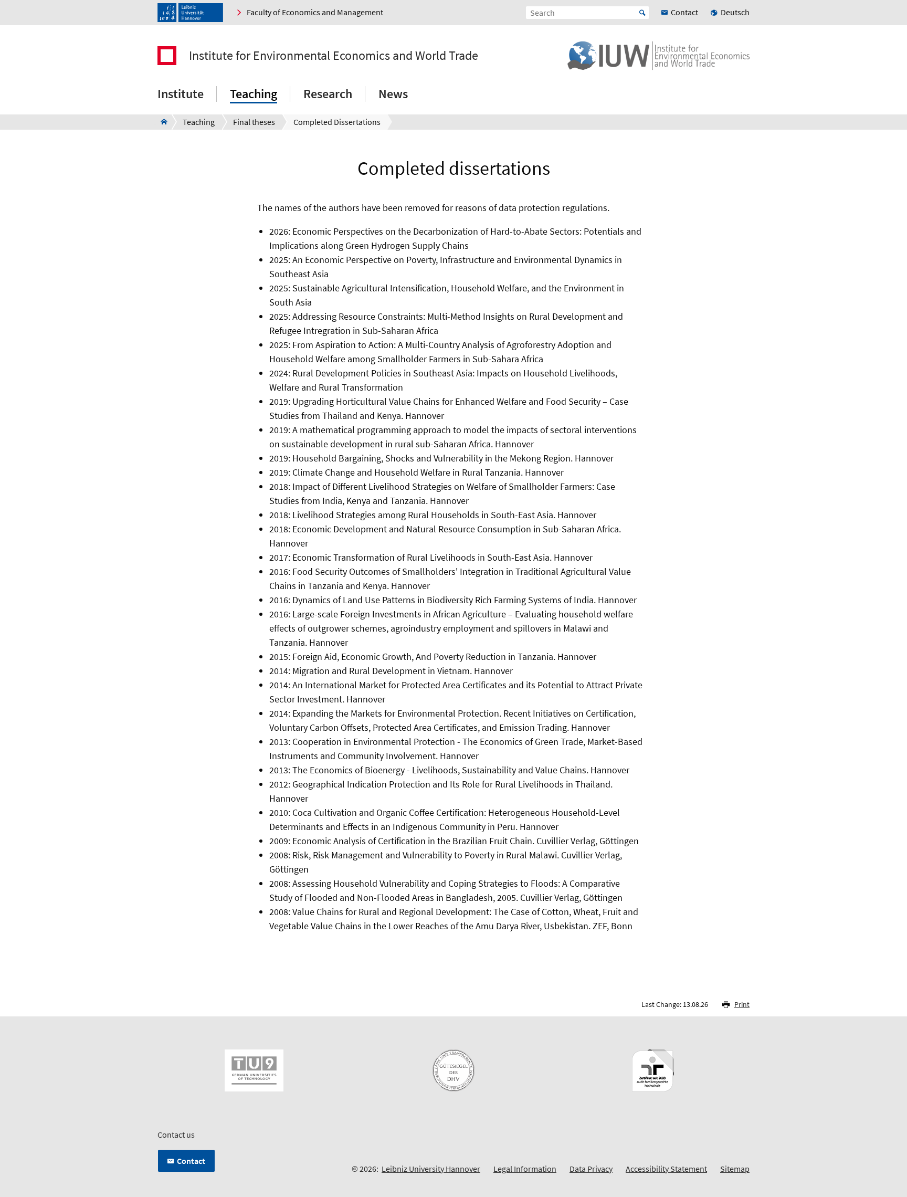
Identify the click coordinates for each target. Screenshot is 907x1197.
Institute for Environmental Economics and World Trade (333, 55)
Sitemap (735, 1168)
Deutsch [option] (735, 12)
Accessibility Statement (666, 1168)
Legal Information (524, 1168)
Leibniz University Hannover (431, 1168)
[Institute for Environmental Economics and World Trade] (161, 121)
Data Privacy (591, 1168)
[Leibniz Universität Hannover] (190, 12)
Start (642, 12)
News (393, 94)
